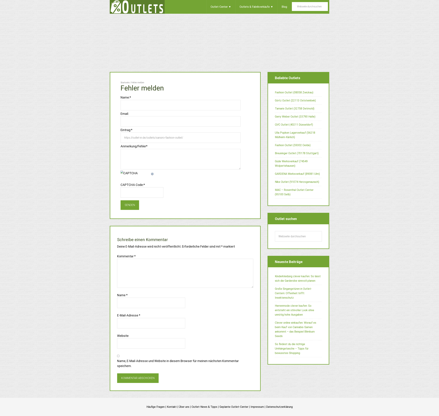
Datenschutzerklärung (279, 406)
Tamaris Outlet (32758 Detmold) (294, 108)
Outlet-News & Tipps (204, 406)
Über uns (184, 406)
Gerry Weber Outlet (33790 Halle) (295, 116)
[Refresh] (152, 173)
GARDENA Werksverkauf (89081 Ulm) (297, 173)
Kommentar (126, 256)
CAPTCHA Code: (133, 185)
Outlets (137, 7)
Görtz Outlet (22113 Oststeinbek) (295, 100)
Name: (126, 97)
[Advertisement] (219, 39)
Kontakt (172, 406)
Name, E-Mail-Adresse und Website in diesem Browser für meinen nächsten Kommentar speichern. (178, 363)
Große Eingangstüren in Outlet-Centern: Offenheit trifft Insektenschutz (293, 293)
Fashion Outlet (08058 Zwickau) (294, 92)
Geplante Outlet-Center (234, 406)
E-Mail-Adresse (128, 315)
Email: (125, 113)
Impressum (257, 406)
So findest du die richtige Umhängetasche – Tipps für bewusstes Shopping (292, 348)
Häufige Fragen (155, 406)
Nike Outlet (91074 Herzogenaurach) (297, 181)
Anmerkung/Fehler (134, 146)
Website (123, 336)
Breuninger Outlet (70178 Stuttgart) (297, 153)
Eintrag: (126, 130)
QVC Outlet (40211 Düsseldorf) (294, 124)
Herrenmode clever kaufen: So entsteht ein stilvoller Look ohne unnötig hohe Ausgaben (294, 310)
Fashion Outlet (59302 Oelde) (293, 145)
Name (122, 295)
